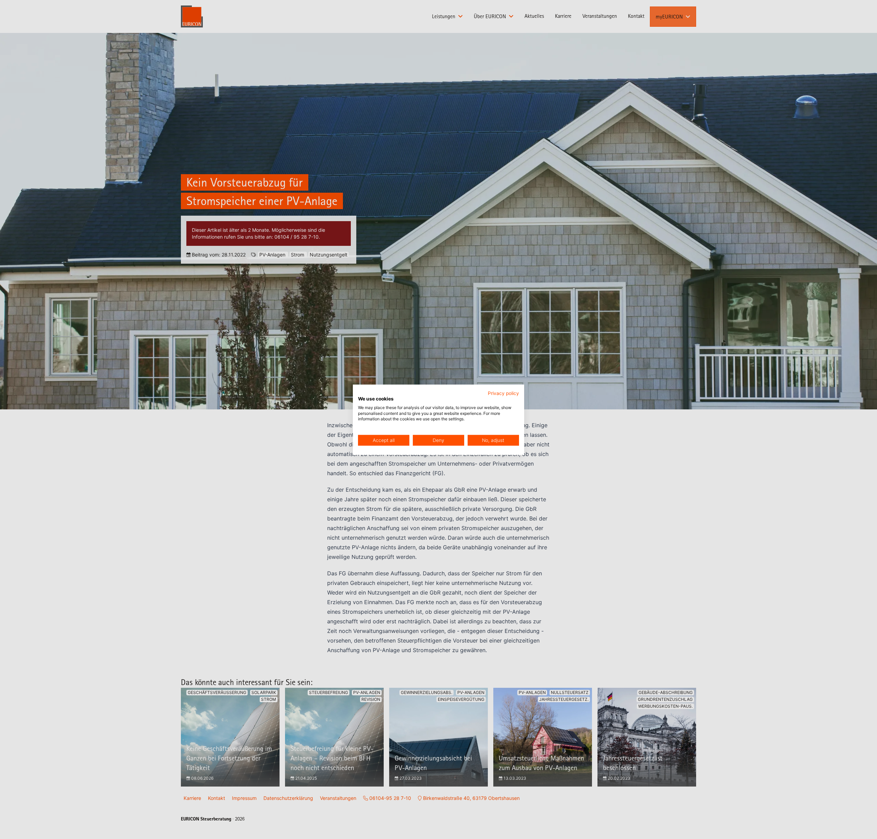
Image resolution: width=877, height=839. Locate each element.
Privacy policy (503, 393)
